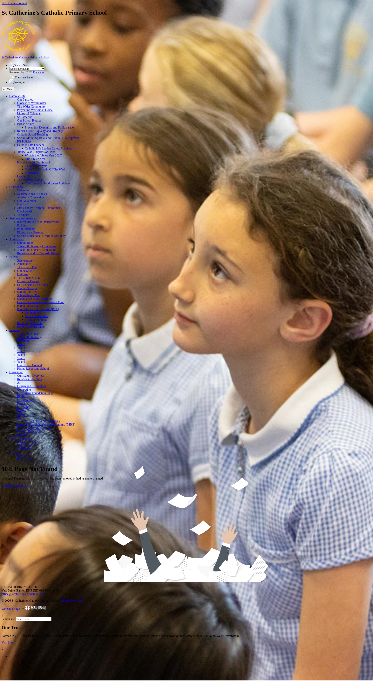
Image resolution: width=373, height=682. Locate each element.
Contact (14, 452)
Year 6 (21, 361)
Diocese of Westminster (31, 103)
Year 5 (21, 358)
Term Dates (24, 445)
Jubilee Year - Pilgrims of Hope (36, 152)
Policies (22, 225)
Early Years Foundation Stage (35, 393)
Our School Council (29, 365)
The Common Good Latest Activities (47, 183)
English (21, 396)
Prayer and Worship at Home (35, 110)
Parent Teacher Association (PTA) (38, 309)
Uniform (22, 274)
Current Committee (36, 316)
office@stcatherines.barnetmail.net (23, 594)
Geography (24, 407)
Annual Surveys (27, 288)
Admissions (16, 239)
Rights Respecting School (33, 368)
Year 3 (21, 351)
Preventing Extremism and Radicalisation (50, 127)
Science (22, 435)
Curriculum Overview (30, 375)
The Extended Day (28, 277)
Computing (24, 389)
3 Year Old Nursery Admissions (36, 249)
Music (21, 417)
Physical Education (29, 431)
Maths (21, 414)
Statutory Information (22, 218)
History (21, 410)
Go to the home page (14, 485)
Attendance (24, 263)
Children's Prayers (36, 166)
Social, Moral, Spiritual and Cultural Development (48, 138)
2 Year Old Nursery (29, 333)
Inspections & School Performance (38, 221)
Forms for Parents (28, 281)
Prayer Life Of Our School (33, 162)
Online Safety (25, 270)
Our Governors (26, 200)
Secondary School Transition (34, 298)
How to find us (26, 459)
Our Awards (24, 211)
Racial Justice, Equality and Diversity (40, 131)
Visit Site (7, 642)
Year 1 (21, 344)
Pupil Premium (26, 228)
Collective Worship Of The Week (45, 169)
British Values (25, 124)
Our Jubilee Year (35, 159)
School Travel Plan (28, 295)
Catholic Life (17, 96)
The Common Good (29, 180)
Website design (11, 608)
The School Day (27, 267)
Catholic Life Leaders (30, 145)
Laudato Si (24, 176)
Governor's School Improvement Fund (40, 302)
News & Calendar (20, 438)
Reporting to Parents (29, 323)
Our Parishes (25, 99)
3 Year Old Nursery (29, 337)
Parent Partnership (28, 305)
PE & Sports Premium (30, 232)
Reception (23, 340)
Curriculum (16, 372)
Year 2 (21, 347)
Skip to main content (14, 3)
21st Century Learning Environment (39, 207)
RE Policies (24, 141)
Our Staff (23, 204)
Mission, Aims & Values (32, 193)
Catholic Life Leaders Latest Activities (48, 148)
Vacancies (23, 214)
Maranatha (31, 173)
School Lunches (27, 291)
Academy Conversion (30, 197)
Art (19, 382)
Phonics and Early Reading (34, 428)
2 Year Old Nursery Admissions (36, 246)
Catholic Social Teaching (32, 134)
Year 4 (21, 354)
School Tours (25, 242)
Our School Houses (29, 120)
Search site (8, 619)
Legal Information (73, 600)
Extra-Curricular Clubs (31, 326)
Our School (16, 187)
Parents (13, 256)
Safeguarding (25, 260)
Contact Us (24, 456)
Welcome (23, 190)
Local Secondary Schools (32, 284)
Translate (38, 72)
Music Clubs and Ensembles (42, 421)
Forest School (25, 400)
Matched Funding (36, 319)
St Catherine (24, 117)
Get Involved (33, 312)
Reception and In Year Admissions (38, 253)
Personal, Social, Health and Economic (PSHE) (46, 424)
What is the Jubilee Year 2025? (44, 155)
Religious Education (29, 379)
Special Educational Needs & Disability (41, 235)
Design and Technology (31, 386)
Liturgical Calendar (29, 113)
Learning (14, 330)
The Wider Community (31, 106)
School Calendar (27, 442)
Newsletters (24, 449)
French (21, 403)
